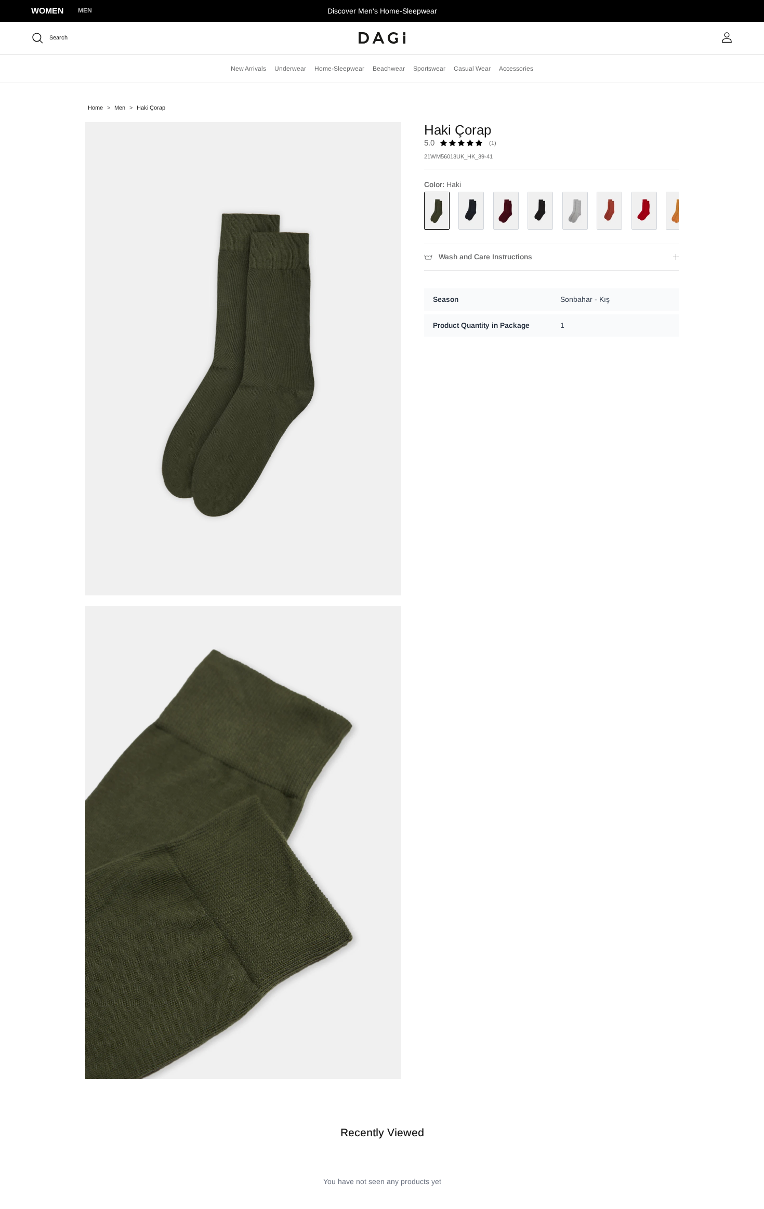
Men (85, 10)
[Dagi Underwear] (382, 38)
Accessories (516, 68)
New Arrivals (248, 68)
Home (95, 107)
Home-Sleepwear (339, 68)
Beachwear (389, 68)
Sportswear (429, 68)
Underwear (290, 68)
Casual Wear (472, 68)
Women (47, 10)
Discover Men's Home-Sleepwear (382, 11)
